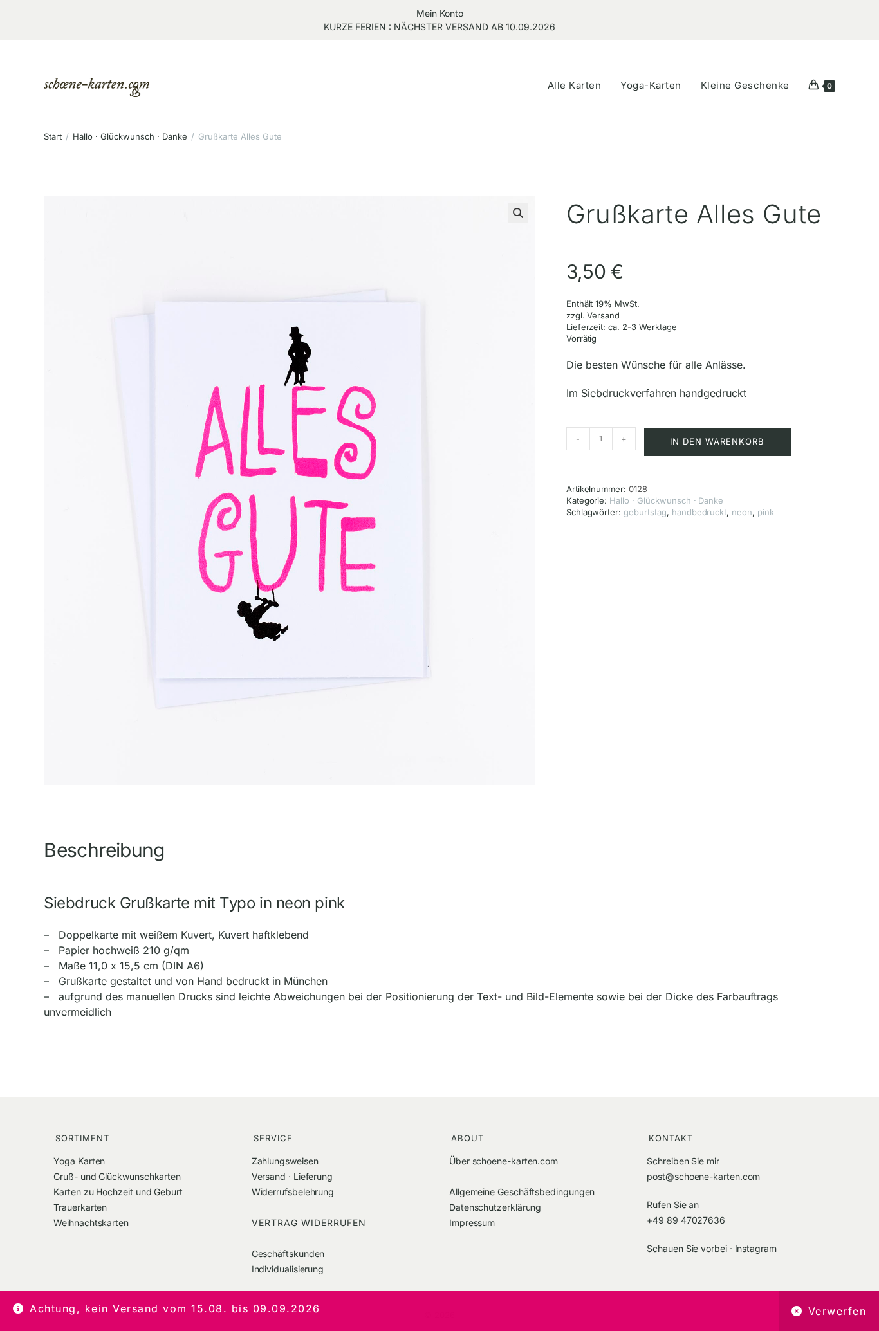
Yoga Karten (79, 1160)
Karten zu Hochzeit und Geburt (118, 1191)
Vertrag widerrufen (309, 1222)
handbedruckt (699, 512)
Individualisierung (288, 1268)
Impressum (472, 1222)
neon (742, 512)
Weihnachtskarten (91, 1222)
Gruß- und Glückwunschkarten (117, 1176)
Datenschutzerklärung (495, 1207)
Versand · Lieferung (292, 1176)
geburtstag (645, 512)
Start (53, 136)
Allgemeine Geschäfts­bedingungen (522, 1191)
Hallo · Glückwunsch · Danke (130, 136)
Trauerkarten (80, 1207)
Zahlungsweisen (285, 1160)
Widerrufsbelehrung (293, 1191)
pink (765, 512)
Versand (603, 315)
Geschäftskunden (288, 1253)
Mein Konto (439, 13)
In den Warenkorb (717, 441)
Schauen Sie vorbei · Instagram (711, 1248)
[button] (518, 213)
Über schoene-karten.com (503, 1160)
